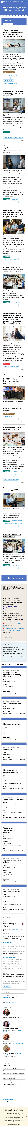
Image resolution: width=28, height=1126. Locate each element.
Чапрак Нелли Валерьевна (17, 1043)
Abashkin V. (18, 979)
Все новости (14, 578)
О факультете (7, 644)
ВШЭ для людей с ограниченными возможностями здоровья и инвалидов (12, 1081)
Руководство (6, 1070)
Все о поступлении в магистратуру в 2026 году (12, 489)
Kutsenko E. (6, 979)
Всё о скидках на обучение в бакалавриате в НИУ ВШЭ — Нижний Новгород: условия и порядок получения (13, 213)
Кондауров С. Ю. (7, 942)
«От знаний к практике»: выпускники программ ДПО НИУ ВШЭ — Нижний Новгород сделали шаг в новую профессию (13, 379)
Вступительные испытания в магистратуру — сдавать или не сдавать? (13, 94)
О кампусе (6, 1065)
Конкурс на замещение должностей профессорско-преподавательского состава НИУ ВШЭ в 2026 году (13, 587)
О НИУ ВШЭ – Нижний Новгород (11, 1068)
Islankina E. (12, 979)
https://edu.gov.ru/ (7, 1106)
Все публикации (7, 986)
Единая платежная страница (10, 1084)
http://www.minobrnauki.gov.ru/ (10, 1099)
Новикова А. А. (15, 929)
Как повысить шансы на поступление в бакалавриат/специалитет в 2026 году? (13, 270)
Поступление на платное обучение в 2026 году (12, 428)
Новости (7, 20)
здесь (12, 1114)
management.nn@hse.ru (11, 1002)
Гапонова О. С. (14, 957)
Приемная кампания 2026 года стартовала (12, 535)
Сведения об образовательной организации (13, 1073)
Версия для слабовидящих (9, 1078)
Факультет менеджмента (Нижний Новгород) (14, 8)
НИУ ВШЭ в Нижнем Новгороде (11, 1)
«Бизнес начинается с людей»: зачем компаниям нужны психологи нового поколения (12, 149)
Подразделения (7, 1075)
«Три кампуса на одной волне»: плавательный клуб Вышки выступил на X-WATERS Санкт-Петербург (13, 33)
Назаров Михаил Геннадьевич (10, 1019)
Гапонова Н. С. (6, 957)
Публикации (7, 917)
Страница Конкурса (8, 637)
